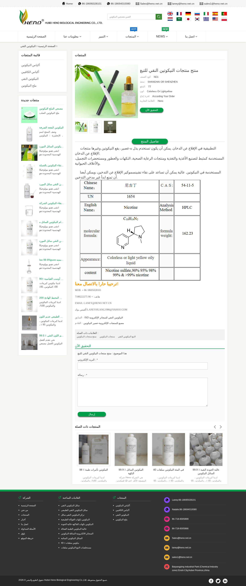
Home (69, 3)
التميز (102, 36)
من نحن (24, 510)
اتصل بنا (189, 36)
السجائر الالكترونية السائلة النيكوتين (77, 533)
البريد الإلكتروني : (88, 359)
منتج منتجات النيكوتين (86, 336)
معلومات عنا (71, 36)
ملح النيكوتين (29, 85)
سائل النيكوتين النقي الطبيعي (74, 510)
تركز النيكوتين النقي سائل (72, 515)
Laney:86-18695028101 (184, 500)
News (160, 36)
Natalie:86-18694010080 (184, 509)
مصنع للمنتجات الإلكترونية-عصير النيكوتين (103, 323)
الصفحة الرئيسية (36, 36)
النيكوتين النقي (28, 46)
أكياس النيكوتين (30, 65)
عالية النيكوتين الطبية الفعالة (74, 529)
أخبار (23, 519)
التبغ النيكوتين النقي (127, 336)
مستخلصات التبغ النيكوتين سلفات (76, 547)
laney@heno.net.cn (183, 3)
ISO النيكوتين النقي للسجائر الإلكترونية (103, 317)
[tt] (61, 17)
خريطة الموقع (27, 538)
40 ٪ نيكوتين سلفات (70, 543)
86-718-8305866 (180, 528)
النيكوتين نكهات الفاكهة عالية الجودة (77, 524)
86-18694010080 (120, 3)
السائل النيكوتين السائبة (71, 538)
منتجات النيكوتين (107, 336)
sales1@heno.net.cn (215, 3)
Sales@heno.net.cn (151, 3)
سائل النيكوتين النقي (70, 505)
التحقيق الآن (151, 110)
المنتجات (131, 36)
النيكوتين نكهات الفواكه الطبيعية (75, 519)
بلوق (23, 533)
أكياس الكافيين (30, 71)
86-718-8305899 (180, 519)
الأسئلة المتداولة (28, 529)
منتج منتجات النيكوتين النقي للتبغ (94, 353)
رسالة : (82, 374)
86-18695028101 (92, 3)
